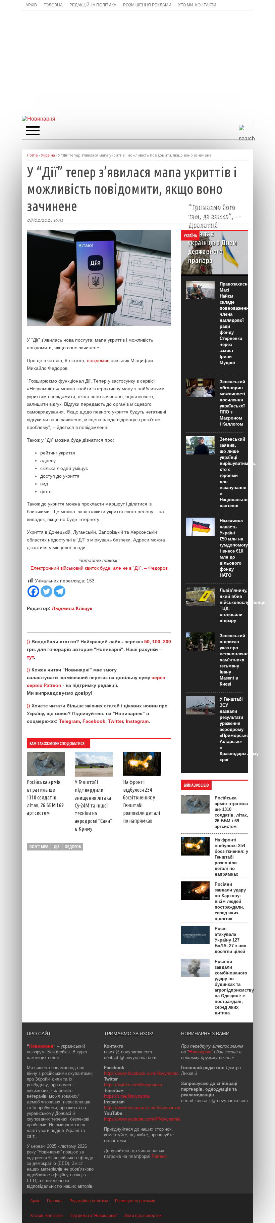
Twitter (115, 721)
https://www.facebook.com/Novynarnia (141, 1073)
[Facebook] (33, 591)
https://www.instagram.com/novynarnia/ (142, 1107)
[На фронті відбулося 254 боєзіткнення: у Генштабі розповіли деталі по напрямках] (142, 774)
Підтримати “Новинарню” (93, 1215)
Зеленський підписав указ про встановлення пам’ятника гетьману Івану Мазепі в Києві (235, 660)
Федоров (73, 846)
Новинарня (41, 1046)
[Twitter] (46, 591)
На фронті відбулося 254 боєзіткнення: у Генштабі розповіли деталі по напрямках (231, 857)
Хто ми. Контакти (46, 1215)
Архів (35, 1200)
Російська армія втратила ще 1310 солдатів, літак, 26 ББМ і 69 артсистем (45, 797)
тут (30, 657)
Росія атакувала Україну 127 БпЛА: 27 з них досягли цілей (230, 940)
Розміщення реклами (135, 1200)
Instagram (137, 721)
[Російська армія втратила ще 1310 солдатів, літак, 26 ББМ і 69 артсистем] (46, 774)
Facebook (93, 721)
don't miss (39, 846)
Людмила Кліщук (72, 608)
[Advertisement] (148, 62)
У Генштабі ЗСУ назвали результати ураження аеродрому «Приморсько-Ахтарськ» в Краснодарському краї (239, 729)
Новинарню (199, 1051)
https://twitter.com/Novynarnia (133, 1084)
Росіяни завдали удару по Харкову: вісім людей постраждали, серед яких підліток (230, 901)
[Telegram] (59, 591)
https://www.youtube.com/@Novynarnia (142, 1119)
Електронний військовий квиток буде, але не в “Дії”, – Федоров (99, 568)
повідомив (98, 360)
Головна (55, 1200)
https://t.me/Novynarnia (127, 1096)
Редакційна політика (88, 1200)
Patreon (159, 1156)
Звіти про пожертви (143, 1215)
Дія (56, 846)
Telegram (69, 721)
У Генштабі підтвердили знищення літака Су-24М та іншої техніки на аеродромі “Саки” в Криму (93, 805)
